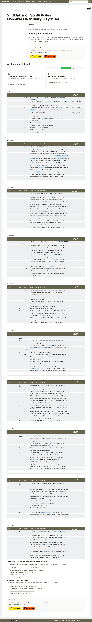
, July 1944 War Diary (25, 568)
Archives (28, 1)
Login (50, 1)
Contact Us (78, 620)
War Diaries (21, 1)
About (66, 620)
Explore (14, 1)
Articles (33, 1)
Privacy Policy (72, 620)
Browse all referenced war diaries (57, 82)
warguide (6, 1)
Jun (63, 68)
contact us (40, 29)
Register (45, 1)
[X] (12, 620)
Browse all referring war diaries (17, 84)
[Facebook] (16, 620)
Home (8, 10)
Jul (66, 68)
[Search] (89, 1)
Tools (39, 1)
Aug (70, 68)
